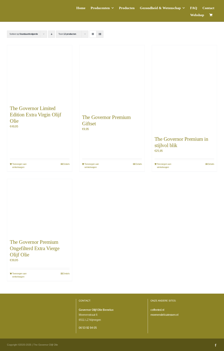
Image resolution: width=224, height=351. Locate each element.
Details (66, 164)
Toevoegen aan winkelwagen (19, 165)
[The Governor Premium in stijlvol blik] (184, 88)
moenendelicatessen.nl (164, 314)
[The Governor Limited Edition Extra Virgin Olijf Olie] (39, 73)
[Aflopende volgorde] (51, 34)
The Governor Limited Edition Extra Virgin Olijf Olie (35, 114)
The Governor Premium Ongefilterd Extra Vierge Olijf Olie (34, 248)
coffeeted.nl (157, 309)
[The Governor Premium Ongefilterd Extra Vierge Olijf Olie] (39, 207)
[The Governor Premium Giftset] (111, 77)
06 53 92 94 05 (88, 327)
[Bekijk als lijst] (99, 34)
